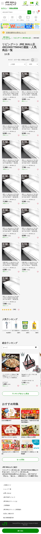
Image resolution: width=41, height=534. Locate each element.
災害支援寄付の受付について (16, 32)
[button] (38, 370)
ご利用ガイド (7, 485)
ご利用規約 (6, 505)
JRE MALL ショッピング (6, 37)
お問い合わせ (7, 493)
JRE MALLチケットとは (10, 501)
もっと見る (20, 459)
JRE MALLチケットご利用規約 (12, 509)
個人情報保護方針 (8, 517)
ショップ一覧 (7, 489)
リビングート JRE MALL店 (22, 38)
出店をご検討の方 (8, 513)
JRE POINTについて (9, 497)
